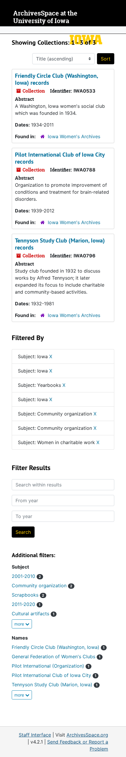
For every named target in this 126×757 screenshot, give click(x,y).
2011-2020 (26, 604)
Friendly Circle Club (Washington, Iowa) (58, 647)
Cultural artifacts (33, 613)
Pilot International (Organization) (50, 666)
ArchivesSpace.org (87, 735)
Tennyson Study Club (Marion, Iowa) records (60, 244)
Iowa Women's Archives (74, 136)
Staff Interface (35, 735)
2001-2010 (26, 576)
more (19, 623)
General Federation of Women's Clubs (56, 656)
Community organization (42, 585)
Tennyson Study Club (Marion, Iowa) (55, 684)
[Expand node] (120, 30)
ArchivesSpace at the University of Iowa (45, 17)
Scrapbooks (28, 595)
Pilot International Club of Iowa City (54, 675)
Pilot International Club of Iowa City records (60, 158)
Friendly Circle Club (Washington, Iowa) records (56, 79)
